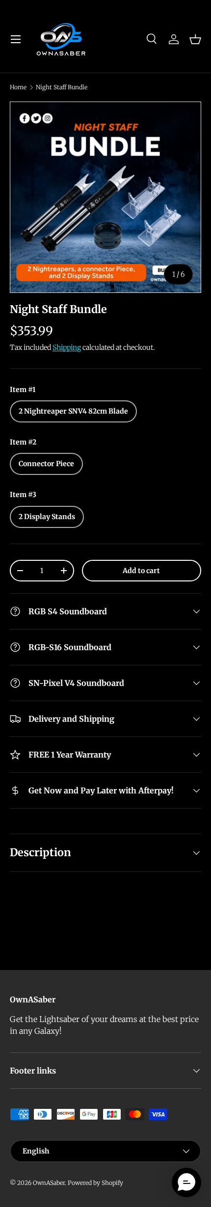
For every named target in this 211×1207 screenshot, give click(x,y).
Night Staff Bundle (61, 87)
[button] (195, 39)
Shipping (67, 347)
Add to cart (141, 570)
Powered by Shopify (95, 1182)
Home (18, 87)
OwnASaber (49, 1182)
